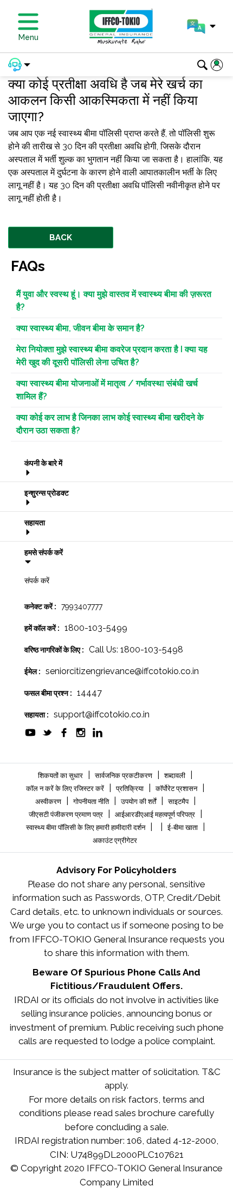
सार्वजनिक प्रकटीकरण (124, 776)
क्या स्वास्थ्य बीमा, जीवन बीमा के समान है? (80, 328)
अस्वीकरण (49, 801)
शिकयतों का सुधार (61, 776)
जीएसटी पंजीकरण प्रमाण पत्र (67, 814)
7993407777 (81, 606)
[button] (201, 26)
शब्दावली (175, 776)
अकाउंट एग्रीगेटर (115, 840)
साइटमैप (179, 801)
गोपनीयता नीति (92, 801)
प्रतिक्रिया (130, 788)
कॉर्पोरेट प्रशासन (177, 788)
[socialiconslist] (30, 732)
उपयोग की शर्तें (139, 801)
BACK (60, 237)
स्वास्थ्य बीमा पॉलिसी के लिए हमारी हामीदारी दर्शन (86, 827)
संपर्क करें (36, 580)
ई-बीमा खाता (183, 827)
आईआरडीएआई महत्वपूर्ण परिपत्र (156, 814)
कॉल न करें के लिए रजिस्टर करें (66, 788)
